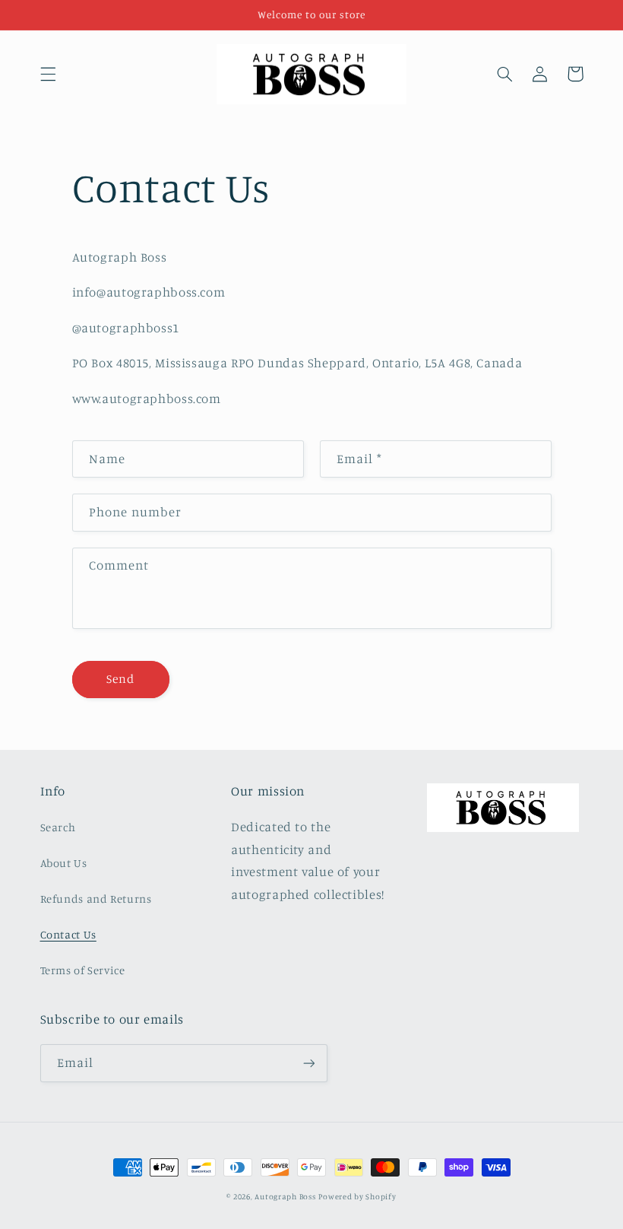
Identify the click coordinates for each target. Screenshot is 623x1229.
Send (120, 679)
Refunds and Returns (96, 898)
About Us (63, 862)
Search (58, 827)
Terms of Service (82, 970)
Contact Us (68, 934)
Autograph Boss (285, 1196)
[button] (47, 73)
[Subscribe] (308, 1062)
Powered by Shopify (357, 1196)
